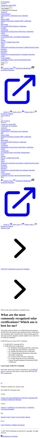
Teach (2, 425)
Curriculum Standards (7, 409)
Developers (21, 425)
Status (23, 417)
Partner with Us (29, 112)
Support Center (8, 68)
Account (18, 417)
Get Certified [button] (5, 8)
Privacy (24, 407)
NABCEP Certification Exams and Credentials (15, 269)
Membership (17, 398)
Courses (3, 5)
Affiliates (14, 425)
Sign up (7, 115)
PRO (14, 5)
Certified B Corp (12, 407)
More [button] (3, 63)
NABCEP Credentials (28, 398)
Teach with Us (17, 112)
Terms (20, 407)
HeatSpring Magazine (14, 399)
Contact (12, 417)
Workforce (8, 425)
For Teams (9, 5)
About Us (6, 112)
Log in (3, 115)
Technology (30, 407)
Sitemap (27, 417)
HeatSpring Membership (23, 68)
